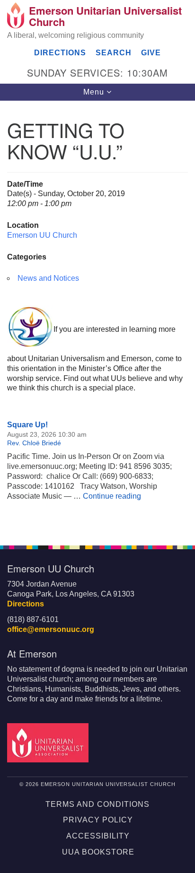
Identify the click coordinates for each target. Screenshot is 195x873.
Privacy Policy (98, 820)
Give (151, 53)
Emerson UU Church (42, 235)
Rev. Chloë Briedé (34, 443)
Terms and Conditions (97, 804)
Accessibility (98, 836)
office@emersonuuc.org (50, 629)
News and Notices (48, 278)
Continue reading (112, 496)
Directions (60, 53)
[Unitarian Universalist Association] (49, 742)
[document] (97, 318)
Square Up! (27, 425)
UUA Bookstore (98, 852)
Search (114, 53)
